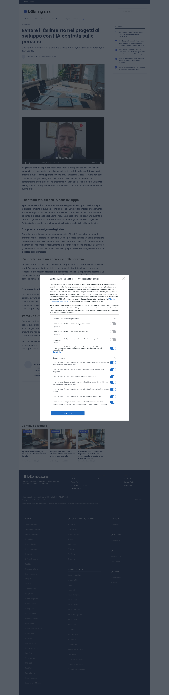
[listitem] (84, 318)
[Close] (124, 279)
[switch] (113, 323)
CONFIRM (68, 413)
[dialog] (84, 348)
